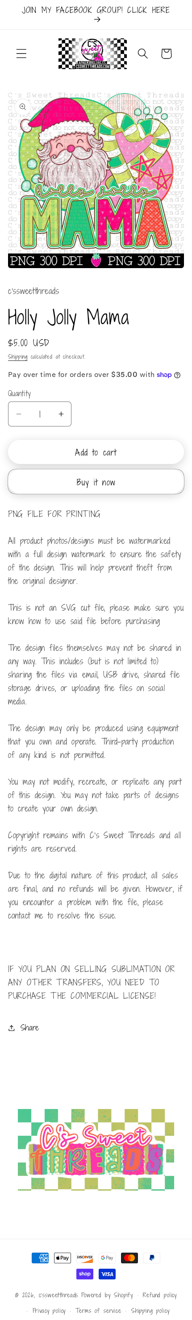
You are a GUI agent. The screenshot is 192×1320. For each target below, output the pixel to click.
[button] (21, 54)
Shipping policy (150, 1310)
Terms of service (98, 1310)
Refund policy (160, 1295)
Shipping (18, 356)
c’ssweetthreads (59, 1295)
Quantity (19, 393)
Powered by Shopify (107, 1295)
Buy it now (96, 482)
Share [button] (30, 1027)
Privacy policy (49, 1310)
